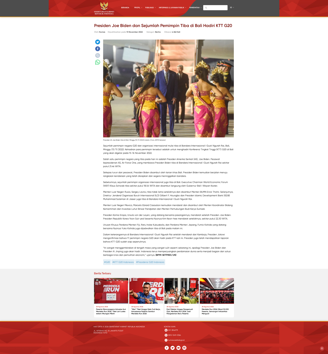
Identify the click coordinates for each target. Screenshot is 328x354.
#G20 (107, 262)
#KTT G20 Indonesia (123, 262)
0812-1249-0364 (174, 335)
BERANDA (125, 8)
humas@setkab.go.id (175, 340)
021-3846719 (172, 330)
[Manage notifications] (322, 348)
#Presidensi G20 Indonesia (150, 262)
